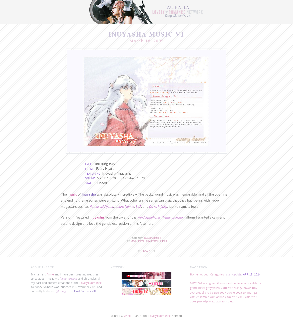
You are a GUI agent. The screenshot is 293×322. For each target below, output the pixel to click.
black (201, 288)
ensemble (202, 297)
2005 (133, 240)
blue (240, 283)
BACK (146, 250)
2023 (212, 297)
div (204, 292)
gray (209, 288)
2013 (246, 283)
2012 (231, 301)
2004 (205, 283)
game (194, 288)
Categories (217, 274)
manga (252, 292)
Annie (50, 274)
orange (238, 288)
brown (247, 288)
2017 (193, 283)
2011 (193, 297)
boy (148, 240)
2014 (224, 301)
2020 (228, 297)
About (204, 274)
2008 (193, 301)
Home (194, 274)
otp (205, 301)
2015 (248, 297)
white (212, 301)
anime (141, 240)
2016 (254, 297)
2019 (198, 292)
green (212, 283)
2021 (218, 301)
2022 (230, 287)
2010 (234, 297)
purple (163, 240)
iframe (155, 240)
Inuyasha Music (152, 238)
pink (199, 301)
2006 (241, 297)
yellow (216, 288)
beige (215, 292)
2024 (193, 292)
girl (245, 292)
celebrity (255, 283)
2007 (223, 292)
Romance (95, 283)
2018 (224, 288)
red (209, 292)
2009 (199, 283)
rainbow (231, 283)
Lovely (83, 283)
